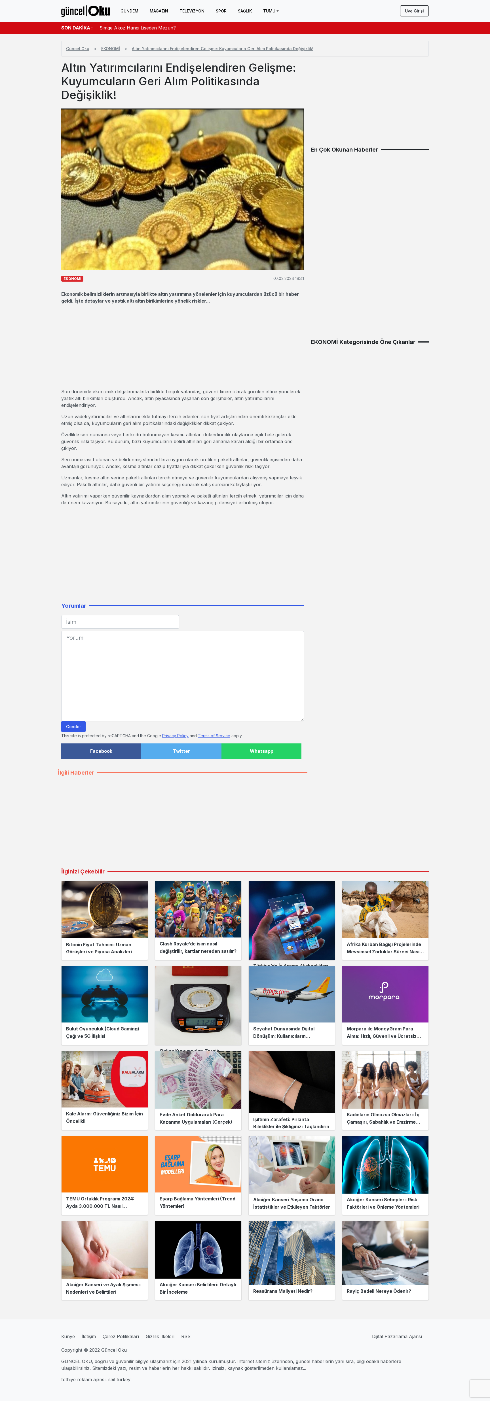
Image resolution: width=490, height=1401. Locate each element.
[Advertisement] (182, 346)
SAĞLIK (245, 10)
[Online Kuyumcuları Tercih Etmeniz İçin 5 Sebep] (198, 1005)
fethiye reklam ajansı (83, 1379)
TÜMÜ (269, 10)
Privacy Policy (175, 735)
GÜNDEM (129, 10)
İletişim (89, 1336)
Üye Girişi (414, 10)
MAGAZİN (159, 10)
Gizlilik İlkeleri (160, 1336)
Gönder (73, 726)
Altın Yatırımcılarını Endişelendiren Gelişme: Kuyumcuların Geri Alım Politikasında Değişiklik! (222, 48)
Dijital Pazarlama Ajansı (397, 1336)
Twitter (181, 751)
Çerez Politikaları (121, 1336)
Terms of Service (214, 735)
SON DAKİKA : (77, 28)
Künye (68, 1336)
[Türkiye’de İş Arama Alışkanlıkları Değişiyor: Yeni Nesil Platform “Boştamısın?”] (291, 920)
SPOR (221, 10)
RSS (186, 1336)
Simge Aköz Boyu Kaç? (125, 28)
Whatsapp (261, 751)
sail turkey (119, 1379)
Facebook (101, 751)
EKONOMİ (110, 48)
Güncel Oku (77, 48)
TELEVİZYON (191, 10)
